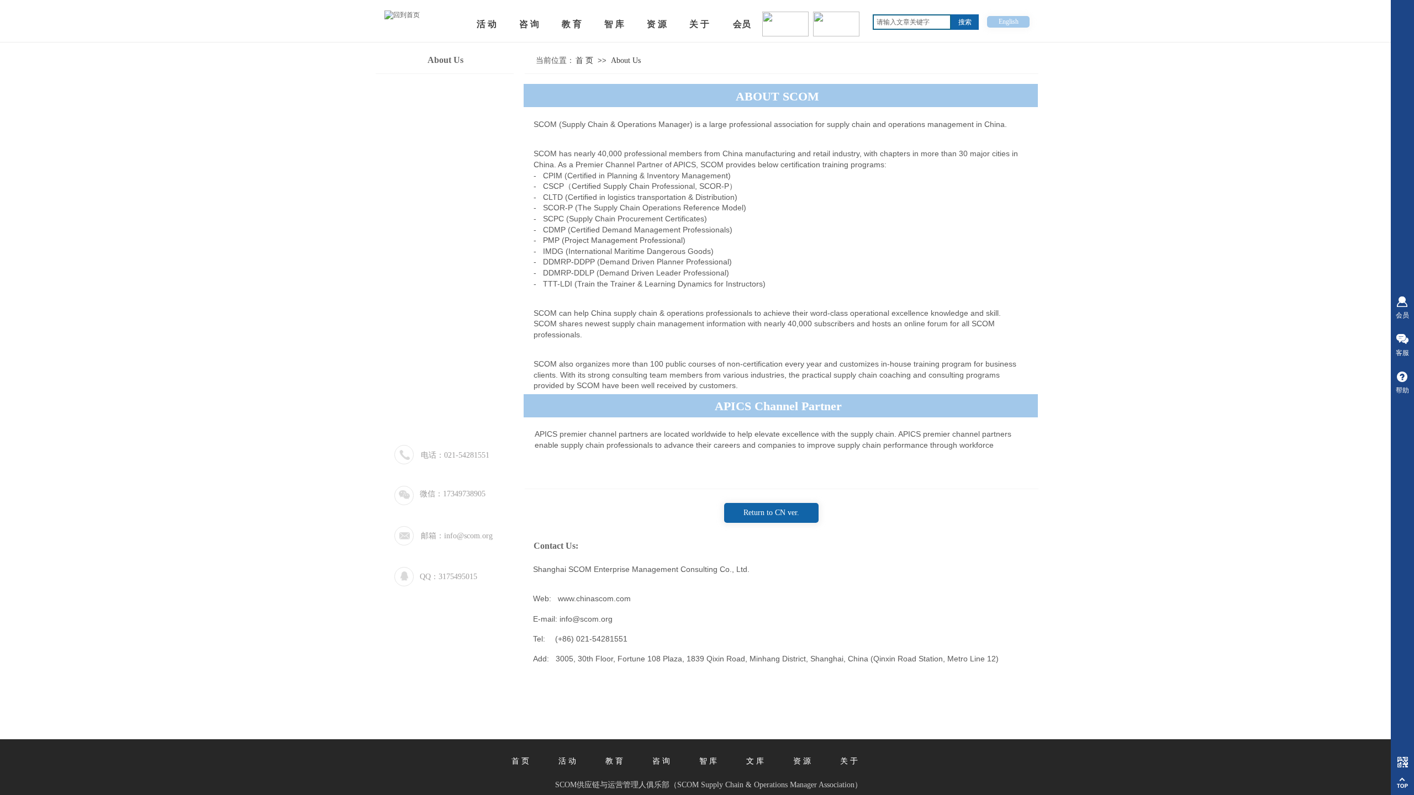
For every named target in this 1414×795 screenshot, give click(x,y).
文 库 (755, 761)
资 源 (802, 761)
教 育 (614, 761)
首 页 (584, 60)
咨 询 (661, 761)
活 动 (567, 761)
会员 (742, 24)
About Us (626, 60)
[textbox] (912, 22)
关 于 (849, 761)
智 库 (708, 761)
